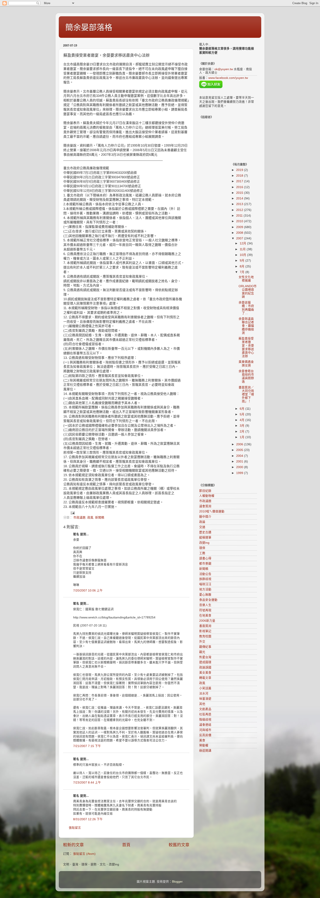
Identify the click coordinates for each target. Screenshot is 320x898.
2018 (240, 175)
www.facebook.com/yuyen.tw (228, 78)
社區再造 (205, 714)
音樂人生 (205, 605)
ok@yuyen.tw (223, 69)
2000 (240, 467)
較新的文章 (73, 845)
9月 (242, 260)
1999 (240, 473)
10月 (243, 255)
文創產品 (205, 709)
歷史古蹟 (205, 532)
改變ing (204, 542)
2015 (240, 192)
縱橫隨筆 (205, 537)
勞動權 (203, 745)
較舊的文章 (179, 845)
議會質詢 (205, 506)
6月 (242, 408)
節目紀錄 (205, 490)
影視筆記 (205, 631)
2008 (240, 232)
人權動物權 (206, 495)
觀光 (202, 652)
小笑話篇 (205, 688)
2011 (240, 215)
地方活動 (205, 589)
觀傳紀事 (205, 646)
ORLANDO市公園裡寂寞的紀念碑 (248, 291)
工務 (202, 553)
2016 (240, 187)
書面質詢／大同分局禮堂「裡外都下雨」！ (246, 394)
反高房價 (205, 735)
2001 (240, 461)
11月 (243, 249)
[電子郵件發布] (72, 512)
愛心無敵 (205, 594)
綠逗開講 (205, 750)
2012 (240, 210)
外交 (202, 641)
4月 (242, 420)
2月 (242, 431)
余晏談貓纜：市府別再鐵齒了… (246, 308)
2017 (240, 181)
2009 (240, 227)
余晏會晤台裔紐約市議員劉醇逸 (246, 376)
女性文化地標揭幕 (246, 278)
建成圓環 (205, 662)
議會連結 (205, 724)
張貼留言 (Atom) (84, 853)
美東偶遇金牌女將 (246, 363)
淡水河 (203, 693)
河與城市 (205, 730)
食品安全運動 (208, 599)
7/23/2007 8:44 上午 (87, 782)
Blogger (177, 881)
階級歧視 (205, 719)
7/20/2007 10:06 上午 (88, 590)
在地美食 (205, 615)
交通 (202, 527)
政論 (202, 522)
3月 (242, 425)
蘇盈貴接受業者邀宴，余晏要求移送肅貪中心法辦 (246, 347)
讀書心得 (205, 558)
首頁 (126, 845)
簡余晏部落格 (88, 27)
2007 (240, 238)
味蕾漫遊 (205, 698)
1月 (242, 437)
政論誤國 (205, 667)
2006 (240, 444)
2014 (240, 198)
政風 (90, 517)
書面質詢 (205, 626)
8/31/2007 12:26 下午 (88, 819)
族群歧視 (205, 579)
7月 (242, 272)
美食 (202, 740)
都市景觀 (205, 563)
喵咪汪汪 (205, 584)
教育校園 (205, 636)
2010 (240, 221)
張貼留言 (75, 827)
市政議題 (79, 517)
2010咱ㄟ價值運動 (211, 511)
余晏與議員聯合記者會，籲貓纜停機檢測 (246, 326)
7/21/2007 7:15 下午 (87, 746)
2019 (240, 170)
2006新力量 (207, 620)
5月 (242, 414)
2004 (240, 455)
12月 (243, 243)
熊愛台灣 (205, 657)
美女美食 (205, 672)
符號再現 (205, 610)
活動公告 (205, 574)
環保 (202, 548)
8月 (242, 266)
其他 (202, 704)
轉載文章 (205, 677)
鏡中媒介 (205, 516)
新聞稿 (99, 517)
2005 (240, 450)
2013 (240, 204)
